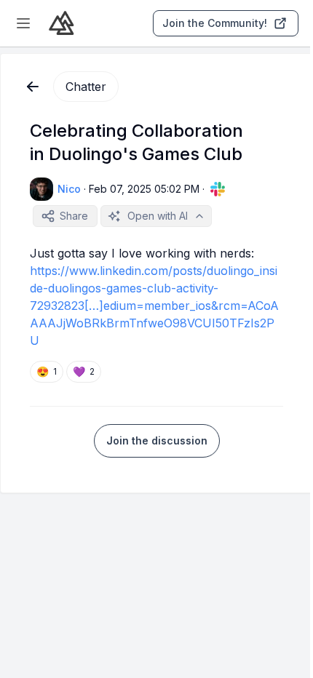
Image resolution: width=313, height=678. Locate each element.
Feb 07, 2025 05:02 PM (144, 189)
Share (74, 216)
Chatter (86, 86)
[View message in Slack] (217, 189)
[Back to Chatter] (32, 86)
